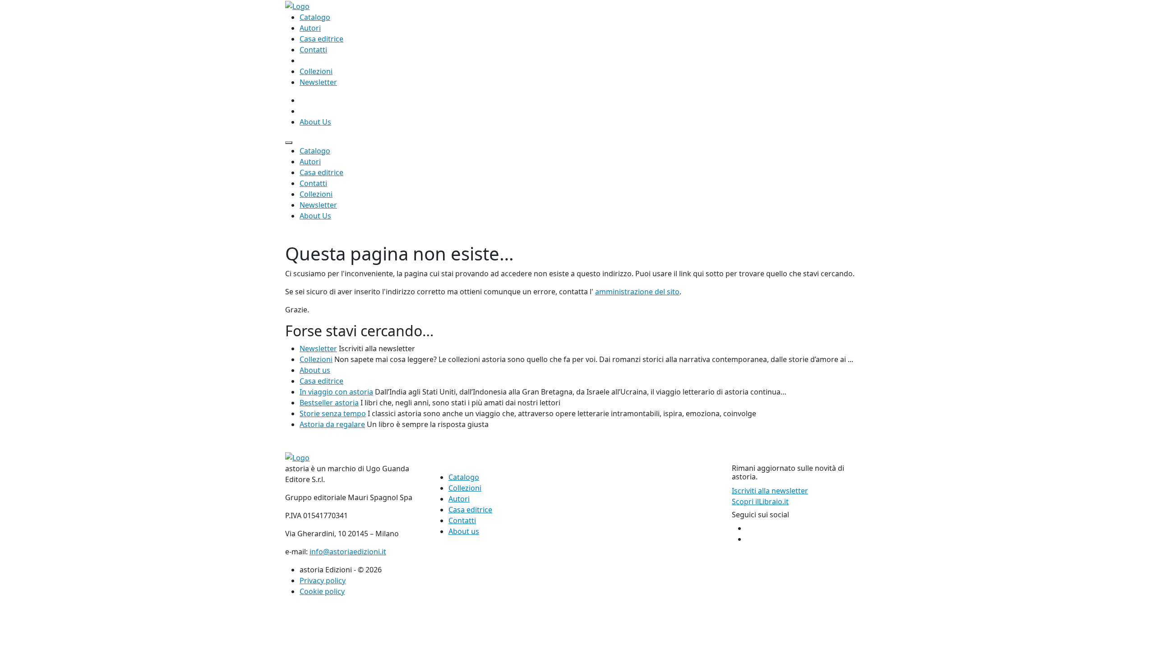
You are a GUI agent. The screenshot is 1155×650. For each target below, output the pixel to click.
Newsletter (318, 82)
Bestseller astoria (329, 403)
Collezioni (316, 71)
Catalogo (315, 17)
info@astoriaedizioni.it (348, 552)
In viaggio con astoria (336, 392)
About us (315, 370)
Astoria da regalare (332, 424)
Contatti (313, 50)
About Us (315, 122)
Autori (310, 28)
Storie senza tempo (333, 413)
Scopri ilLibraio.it (760, 501)
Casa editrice (321, 39)
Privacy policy (323, 580)
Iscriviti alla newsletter (770, 491)
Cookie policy (322, 591)
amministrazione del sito (637, 292)
